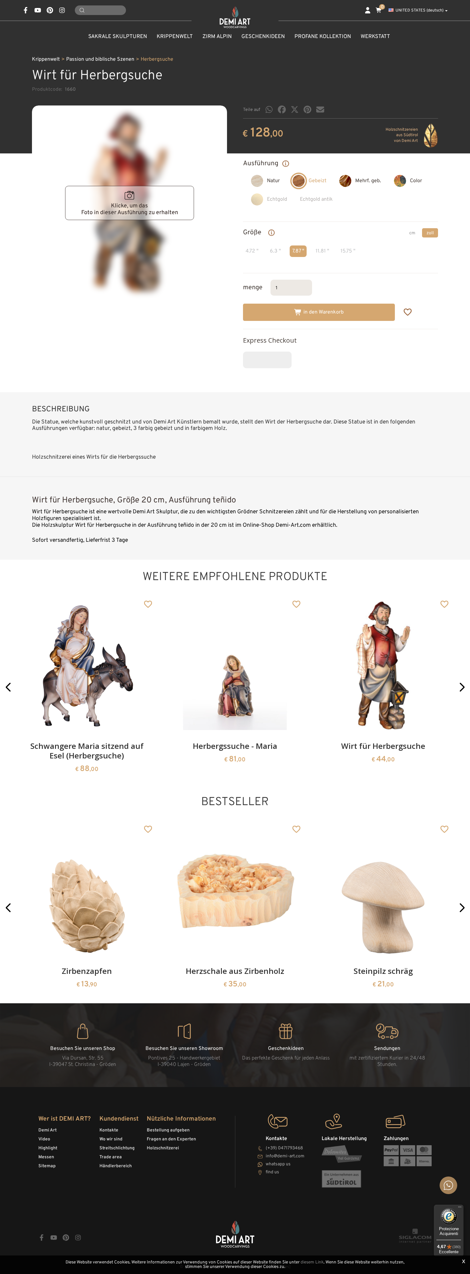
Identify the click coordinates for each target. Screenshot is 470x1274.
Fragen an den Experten (171, 1139)
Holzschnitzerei (163, 1148)
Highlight (47, 1148)
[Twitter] (295, 109)
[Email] (320, 109)
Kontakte (108, 1130)
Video (44, 1139)
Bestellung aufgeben (168, 1130)
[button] (8, 687)
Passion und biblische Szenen (100, 59)
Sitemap (47, 1166)
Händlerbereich (115, 1166)
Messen (46, 1157)
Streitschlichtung (117, 1148)
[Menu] (460, 1208)
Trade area (110, 1157)
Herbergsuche (157, 59)
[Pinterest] (307, 109)
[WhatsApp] (269, 109)
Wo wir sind (110, 1139)
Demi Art (47, 1130)
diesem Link (312, 1262)
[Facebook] (282, 109)
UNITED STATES (419, 10)
